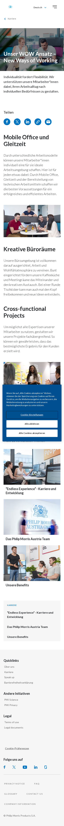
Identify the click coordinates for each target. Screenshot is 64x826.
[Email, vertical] (48, 121)
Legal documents (13, 727)
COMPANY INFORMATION (20, 804)
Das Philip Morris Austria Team (28, 539)
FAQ (36, 783)
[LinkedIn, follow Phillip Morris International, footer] (35, 767)
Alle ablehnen (32, 424)
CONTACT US (34, 793)
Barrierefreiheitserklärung (18, 682)
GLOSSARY (10, 793)
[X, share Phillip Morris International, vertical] (17, 121)
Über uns (9, 666)
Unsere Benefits (17, 585)
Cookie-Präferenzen (17, 748)
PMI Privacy (10, 705)
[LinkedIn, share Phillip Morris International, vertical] (27, 121)
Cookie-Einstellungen (32, 415)
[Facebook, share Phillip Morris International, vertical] (7, 121)
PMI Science (11, 699)
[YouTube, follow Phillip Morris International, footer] (25, 767)
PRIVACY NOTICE (14, 783)
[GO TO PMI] (10, 6)
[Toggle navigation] (55, 6)
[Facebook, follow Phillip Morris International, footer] (4, 767)
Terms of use (11, 722)
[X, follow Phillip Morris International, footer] (14, 767)
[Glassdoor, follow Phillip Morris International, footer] (45, 767)
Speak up (9, 677)
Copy (37, 121)
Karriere (8, 672)
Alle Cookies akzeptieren (32, 433)
